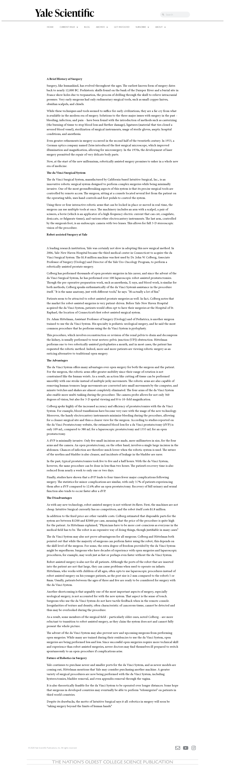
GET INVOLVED (121, 27)
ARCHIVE (100, 27)
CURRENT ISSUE (67, 27)
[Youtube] (185, 747)
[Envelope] (177, 747)
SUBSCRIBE (141, 27)
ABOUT (159, 27)
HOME (50, 27)
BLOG (87, 27)
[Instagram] (193, 747)
